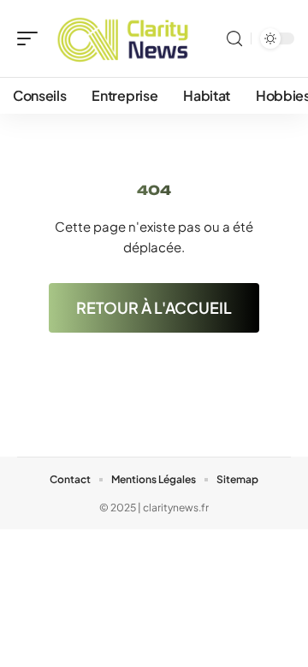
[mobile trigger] (31, 38)
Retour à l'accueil (154, 307)
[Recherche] (234, 39)
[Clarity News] (123, 38)
